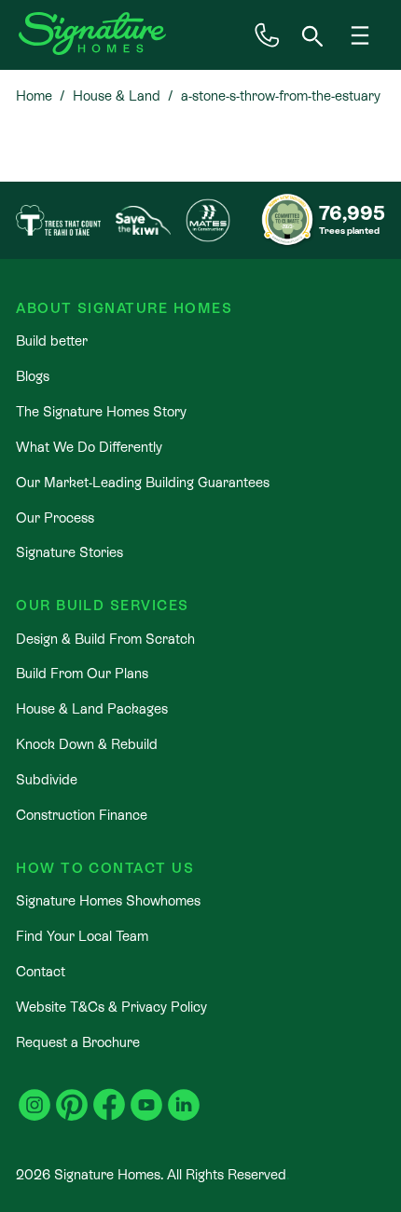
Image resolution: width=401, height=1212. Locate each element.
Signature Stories (69, 552)
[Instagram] (34, 1094)
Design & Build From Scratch (105, 639)
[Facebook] (109, 1094)
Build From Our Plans (82, 673)
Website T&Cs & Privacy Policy (111, 1007)
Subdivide (46, 779)
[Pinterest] (71, 1094)
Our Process (55, 517)
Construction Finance (81, 815)
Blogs (32, 376)
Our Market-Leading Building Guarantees (143, 482)
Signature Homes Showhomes (108, 900)
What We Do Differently (89, 447)
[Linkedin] (183, 1094)
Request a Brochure (78, 1042)
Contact (40, 971)
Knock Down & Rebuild (87, 744)
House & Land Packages (92, 708)
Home (34, 95)
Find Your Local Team (82, 936)
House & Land (116, 95)
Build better (52, 340)
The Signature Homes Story (101, 411)
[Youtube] (146, 1094)
